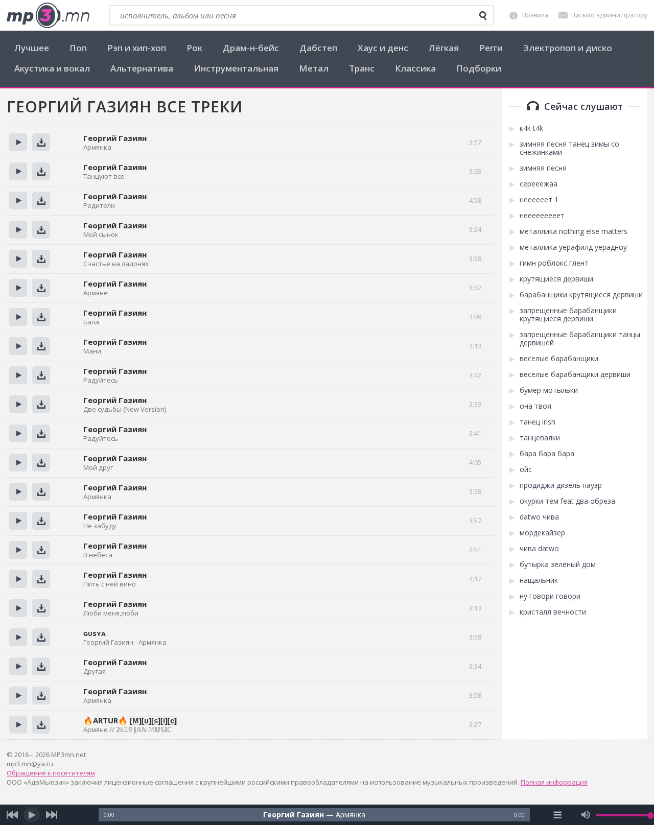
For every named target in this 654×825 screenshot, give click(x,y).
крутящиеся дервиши (556, 279)
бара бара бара (547, 454)
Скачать (41, 142)
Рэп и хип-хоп (136, 48)
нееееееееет (542, 215)
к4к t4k (531, 128)
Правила (535, 15)
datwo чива (539, 517)
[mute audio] (585, 815)
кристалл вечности (553, 612)
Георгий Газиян (115, 138)
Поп (78, 48)
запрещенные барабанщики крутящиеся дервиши (568, 315)
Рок (194, 48)
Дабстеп (318, 48)
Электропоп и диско (567, 48)
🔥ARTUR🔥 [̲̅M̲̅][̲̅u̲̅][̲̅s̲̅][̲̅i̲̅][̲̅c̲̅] (130, 720)
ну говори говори (550, 596)
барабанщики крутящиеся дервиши (581, 295)
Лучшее (31, 48)
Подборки (478, 68)
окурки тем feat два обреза (567, 501)
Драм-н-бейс (251, 48)
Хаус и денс (383, 48)
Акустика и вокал (52, 68)
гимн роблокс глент (554, 263)
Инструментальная (236, 68)
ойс (526, 469)
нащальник (539, 580)
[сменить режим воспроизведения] (557, 814)
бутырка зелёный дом (558, 564)
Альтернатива (141, 68)
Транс (362, 68)
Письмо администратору (609, 15)
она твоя (535, 406)
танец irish (537, 422)
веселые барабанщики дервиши (575, 374)
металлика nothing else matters (573, 231)
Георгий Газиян (115, 662)
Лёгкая (444, 48)
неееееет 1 (539, 200)
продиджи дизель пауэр (561, 485)
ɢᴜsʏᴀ (94, 633)
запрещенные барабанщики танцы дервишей (580, 339)
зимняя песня (543, 168)
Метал (314, 68)
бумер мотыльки (549, 390)
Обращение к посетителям (51, 772)
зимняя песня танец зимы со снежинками (569, 148)
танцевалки (540, 438)
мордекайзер (542, 533)
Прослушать (18, 142)
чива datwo (539, 549)
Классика (415, 68)
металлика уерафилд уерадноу (573, 247)
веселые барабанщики (559, 359)
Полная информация (554, 782)
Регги (491, 48)
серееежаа (538, 184)
